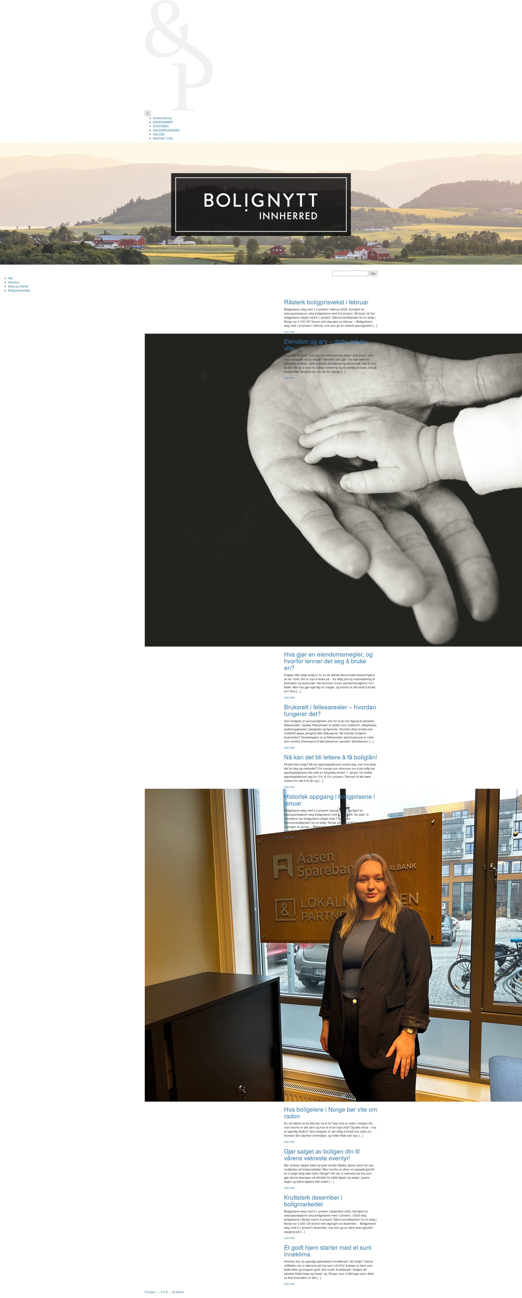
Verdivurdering (162, 118)
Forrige (149, 1292)
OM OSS (158, 134)
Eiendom (14, 282)
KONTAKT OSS (163, 138)
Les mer (289, 332)
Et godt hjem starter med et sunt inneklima (327, 1250)
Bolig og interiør (18, 286)
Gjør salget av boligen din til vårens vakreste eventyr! (322, 1154)
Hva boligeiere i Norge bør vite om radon (330, 1112)
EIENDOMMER (163, 122)
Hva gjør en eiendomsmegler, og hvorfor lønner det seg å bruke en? (328, 661)
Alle (10, 278)
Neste (180, 1292)
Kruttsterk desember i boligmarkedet (313, 1200)
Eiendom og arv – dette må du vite (325, 344)
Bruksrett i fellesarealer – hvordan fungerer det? (330, 710)
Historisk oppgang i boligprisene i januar (329, 799)
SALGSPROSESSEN (166, 130)
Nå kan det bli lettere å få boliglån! (330, 756)
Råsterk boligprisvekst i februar (326, 301)
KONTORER (161, 126)
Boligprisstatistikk (19, 290)
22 (173, 1292)
